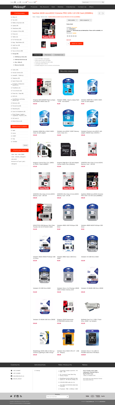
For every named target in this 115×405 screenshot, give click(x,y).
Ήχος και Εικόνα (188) (18, 50)
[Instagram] (17, 396)
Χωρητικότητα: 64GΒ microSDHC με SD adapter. (44, 77)
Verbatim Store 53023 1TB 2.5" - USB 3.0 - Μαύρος (68, 351)
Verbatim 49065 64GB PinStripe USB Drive (92, 226)
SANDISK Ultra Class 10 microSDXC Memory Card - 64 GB (68, 194)
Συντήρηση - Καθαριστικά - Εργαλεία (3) (19, 84)
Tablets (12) (15, 36)
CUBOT (14, 136)
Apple (14, 130)
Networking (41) (16, 108)
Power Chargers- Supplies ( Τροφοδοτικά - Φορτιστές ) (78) (19, 115)
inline (16, 154)
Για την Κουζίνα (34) (17, 90)
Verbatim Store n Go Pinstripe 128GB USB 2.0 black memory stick (68, 289)
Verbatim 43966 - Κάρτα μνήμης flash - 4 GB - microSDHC (68, 100)
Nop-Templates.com (90, 401)
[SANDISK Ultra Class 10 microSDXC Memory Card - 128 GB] (92, 149)
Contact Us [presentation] (59, 54)
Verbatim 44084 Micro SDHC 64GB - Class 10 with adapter (43, 132)
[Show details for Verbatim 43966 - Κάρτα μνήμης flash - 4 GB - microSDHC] (68, 87)
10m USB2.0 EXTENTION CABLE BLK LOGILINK (69, 385)
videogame (14, 163)
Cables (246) (15, 69)
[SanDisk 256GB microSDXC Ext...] (99, 13)
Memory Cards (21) (19, 65)
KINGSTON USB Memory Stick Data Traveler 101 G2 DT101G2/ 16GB (44, 226)
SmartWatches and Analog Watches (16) (19, 100)
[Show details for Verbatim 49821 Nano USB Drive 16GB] (68, 243)
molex (12, 156)
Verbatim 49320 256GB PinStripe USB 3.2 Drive (44, 257)
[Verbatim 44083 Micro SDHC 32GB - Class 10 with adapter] (92, 87)
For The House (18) (17, 39)
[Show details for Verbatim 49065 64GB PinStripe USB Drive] (92, 212)
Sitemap (38, 370)
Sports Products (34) (17, 81)
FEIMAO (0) (15, 48)
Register (12, 2)
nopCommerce (102, 401)
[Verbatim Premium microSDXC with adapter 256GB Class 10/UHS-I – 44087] (92, 118)
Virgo (14, 138)
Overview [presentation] (37, 54)
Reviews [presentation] (48, 54)
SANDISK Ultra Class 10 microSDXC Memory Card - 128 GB (92, 163)
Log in (18, 2)
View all (25, 145)
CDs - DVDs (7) (18, 62)
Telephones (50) (16, 78)
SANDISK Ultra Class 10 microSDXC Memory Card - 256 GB (44, 194)
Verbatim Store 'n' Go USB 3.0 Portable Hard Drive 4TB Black (90, 351)
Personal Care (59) (17, 106)
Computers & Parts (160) (18, 31)
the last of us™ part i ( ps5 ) (18, 161)
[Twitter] (11, 396)
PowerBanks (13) (16, 87)
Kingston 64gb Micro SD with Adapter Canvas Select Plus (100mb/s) (68, 163)
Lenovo (14, 133)
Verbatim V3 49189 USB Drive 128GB (92, 288)
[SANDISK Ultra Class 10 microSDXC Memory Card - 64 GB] (68, 181)
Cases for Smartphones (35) (19, 111)
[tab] (37, 55)
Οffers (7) (15, 17)
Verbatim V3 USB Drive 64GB (41, 288)
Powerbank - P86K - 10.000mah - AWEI (69, 389)
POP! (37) (15, 96)
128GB (35, 139)
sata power (14, 159)
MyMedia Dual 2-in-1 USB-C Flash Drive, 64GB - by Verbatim (91, 320)
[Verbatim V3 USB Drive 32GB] (92, 243)
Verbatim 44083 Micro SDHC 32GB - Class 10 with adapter (91, 100)
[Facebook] (14, 396)
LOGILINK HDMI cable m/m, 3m (67, 382)
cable (12, 154)
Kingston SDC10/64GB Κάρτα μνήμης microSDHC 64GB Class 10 (44, 100)
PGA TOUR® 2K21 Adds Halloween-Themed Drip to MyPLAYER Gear (91, 372)
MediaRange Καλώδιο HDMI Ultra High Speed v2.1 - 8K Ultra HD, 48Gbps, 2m (69, 379)
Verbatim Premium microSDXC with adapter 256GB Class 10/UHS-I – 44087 (91, 133)
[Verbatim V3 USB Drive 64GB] (44, 275)
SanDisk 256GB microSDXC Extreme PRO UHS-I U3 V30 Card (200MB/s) (92, 194)
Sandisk (74, 33)
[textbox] (92, 2)
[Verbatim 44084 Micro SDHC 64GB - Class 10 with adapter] (44, 118)
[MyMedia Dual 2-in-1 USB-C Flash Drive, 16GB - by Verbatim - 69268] (92, 306)
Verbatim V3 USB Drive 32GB (89, 257)
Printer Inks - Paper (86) (18, 93)
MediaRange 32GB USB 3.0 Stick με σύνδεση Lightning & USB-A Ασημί (43, 351)
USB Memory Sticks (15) (21, 56)
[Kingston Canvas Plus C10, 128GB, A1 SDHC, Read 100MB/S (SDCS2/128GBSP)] (44, 149)
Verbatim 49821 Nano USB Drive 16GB (66, 257)
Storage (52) (15, 53)
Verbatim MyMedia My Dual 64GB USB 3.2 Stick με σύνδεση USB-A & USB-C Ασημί (92, 297)
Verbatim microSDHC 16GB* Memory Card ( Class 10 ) (68, 132)
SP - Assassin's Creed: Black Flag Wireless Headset (68, 375)
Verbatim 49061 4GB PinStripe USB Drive (67, 226)
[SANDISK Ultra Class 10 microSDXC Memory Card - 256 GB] (44, 181)
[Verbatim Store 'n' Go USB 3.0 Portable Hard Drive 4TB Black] (92, 338)
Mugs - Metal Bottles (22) (18, 42)
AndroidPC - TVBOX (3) (18, 75)
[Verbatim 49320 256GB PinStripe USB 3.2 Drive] (44, 243)
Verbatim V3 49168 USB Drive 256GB (44, 319)
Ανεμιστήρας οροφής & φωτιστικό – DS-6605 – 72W (69, 371)
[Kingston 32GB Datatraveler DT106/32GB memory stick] (68, 306)
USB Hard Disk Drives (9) (21, 59)
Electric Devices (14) (17, 121)
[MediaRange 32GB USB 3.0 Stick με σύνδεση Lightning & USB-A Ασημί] (44, 338)
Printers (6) (15, 34)
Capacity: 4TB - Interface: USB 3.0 (89, 328)
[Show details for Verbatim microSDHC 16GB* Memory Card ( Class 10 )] (68, 118)
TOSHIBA (15, 141)
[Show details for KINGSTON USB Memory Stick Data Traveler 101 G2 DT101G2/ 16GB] (44, 212)
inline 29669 (21, 154)
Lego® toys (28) (16, 45)
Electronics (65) (16, 103)
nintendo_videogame (20, 156)
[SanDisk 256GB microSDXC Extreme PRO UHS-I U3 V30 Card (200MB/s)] (92, 181)
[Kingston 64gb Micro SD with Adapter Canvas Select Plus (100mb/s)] (68, 149)
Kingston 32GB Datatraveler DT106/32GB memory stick (65, 320)
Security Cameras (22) (18, 72)
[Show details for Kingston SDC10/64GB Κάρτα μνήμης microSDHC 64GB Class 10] (44, 87)
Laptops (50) (15, 25)
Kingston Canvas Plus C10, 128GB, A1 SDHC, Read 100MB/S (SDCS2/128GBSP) (43, 164)
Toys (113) (15, 20)
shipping (28, 403)
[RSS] (21, 396)
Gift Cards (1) (16, 118)
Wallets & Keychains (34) (18, 22)
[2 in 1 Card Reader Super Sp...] (102, 13)
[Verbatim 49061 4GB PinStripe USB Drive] (68, 212)
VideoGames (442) (17, 28)
